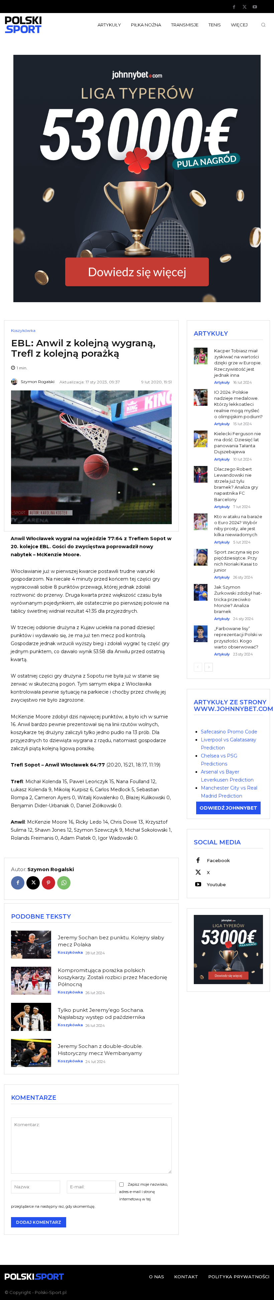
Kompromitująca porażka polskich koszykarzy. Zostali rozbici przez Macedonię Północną (112, 977)
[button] (263, 24)
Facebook (218, 860)
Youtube (216, 884)
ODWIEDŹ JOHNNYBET (228, 808)
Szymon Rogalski (37, 382)
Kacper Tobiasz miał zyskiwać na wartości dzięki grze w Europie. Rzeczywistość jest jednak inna (238, 363)
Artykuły (222, 382)
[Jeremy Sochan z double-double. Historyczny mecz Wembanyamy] (31, 1053)
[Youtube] (255, 7)
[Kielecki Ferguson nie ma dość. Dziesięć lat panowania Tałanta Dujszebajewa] (201, 434)
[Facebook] (234, 7)
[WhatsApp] (64, 883)
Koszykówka (23, 331)
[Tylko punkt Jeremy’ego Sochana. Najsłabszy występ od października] (31, 1017)
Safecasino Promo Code (229, 732)
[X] (244, 7)
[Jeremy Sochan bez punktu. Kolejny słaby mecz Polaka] (31, 945)
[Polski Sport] (34, 24)
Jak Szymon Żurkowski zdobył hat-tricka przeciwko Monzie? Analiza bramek (238, 599)
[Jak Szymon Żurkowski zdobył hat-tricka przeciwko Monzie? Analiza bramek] (201, 587)
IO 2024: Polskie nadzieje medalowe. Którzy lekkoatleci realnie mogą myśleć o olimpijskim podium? (238, 404)
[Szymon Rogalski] (15, 381)
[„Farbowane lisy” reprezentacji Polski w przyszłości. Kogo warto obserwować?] (201, 628)
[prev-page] (198, 667)
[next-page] (208, 667)
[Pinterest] (48, 883)
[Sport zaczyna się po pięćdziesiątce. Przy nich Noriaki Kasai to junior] (201, 552)
